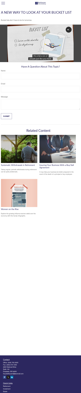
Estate (5, 391)
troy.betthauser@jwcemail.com (13, 374)
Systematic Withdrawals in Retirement (18, 165)
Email (3, 83)
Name (3, 70)
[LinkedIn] (11, 377)
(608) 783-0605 (13, 362)
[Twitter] (8, 377)
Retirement (6, 386)
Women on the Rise (10, 209)
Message (4, 96)
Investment (6, 389)
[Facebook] (4, 377)
